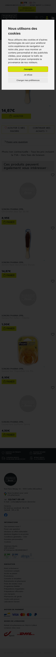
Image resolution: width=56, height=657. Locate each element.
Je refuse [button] (28, 75)
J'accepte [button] (28, 69)
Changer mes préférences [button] (28, 80)
